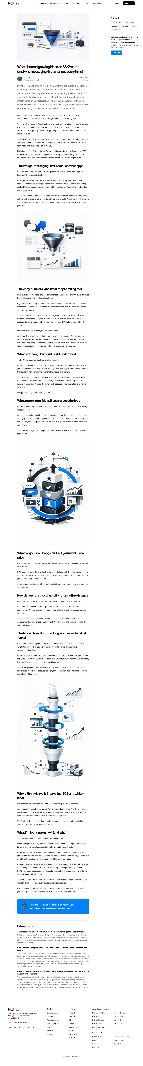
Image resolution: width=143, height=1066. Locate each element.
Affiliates (50, 1031)
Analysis (134, 26)
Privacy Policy (74, 1027)
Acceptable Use (75, 1034)
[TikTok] (33, 1028)
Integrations (54, 3)
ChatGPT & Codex (98, 1037)
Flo (31, 905)
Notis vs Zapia (96, 1016)
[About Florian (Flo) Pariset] (19, 78)
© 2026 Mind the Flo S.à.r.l (71, 1056)
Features (42, 3)
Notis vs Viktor (97, 1023)
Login (117, 3)
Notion (94, 1040)
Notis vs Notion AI (120, 1013)
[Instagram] (29, 1028)
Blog (71, 1020)
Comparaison (116, 29)
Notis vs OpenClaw (98, 1013)
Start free (129, 3)
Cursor (94, 1044)
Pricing (65, 3)
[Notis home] (13, 3)
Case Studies (129, 22)
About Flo (72, 1016)
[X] (24, 1028)
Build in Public (116, 22)
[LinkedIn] (15, 1028)
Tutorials (125, 26)
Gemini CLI (95, 1047)
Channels (76, 3)
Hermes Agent (119, 1040)
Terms (71, 1023)
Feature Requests (53, 1023)
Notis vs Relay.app (98, 1027)
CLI (87, 3)
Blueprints (115, 26)
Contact (72, 1013)
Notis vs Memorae (98, 1020)
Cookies (72, 1031)
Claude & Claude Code (122, 1037)
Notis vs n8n (118, 1023)
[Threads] (38, 1028)
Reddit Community (53, 1020)
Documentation (98, 3)
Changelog (51, 1016)
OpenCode (118, 1044)
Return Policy (74, 1038)
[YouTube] (19, 1028)
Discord (50, 1027)
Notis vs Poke (118, 1016)
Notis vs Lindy (118, 1020)
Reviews (50, 1034)
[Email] (10, 1028)
